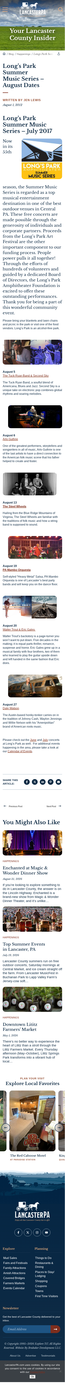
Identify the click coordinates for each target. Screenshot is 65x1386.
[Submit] (55, 1329)
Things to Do (43, 1257)
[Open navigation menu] (5, 10)
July (45, 739)
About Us (15, 1355)
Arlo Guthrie (10, 439)
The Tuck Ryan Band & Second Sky (26, 375)
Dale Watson (11, 708)
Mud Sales (10, 1257)
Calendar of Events (20, 751)
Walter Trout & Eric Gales (19, 629)
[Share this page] (58, 53)
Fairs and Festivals (15, 1262)
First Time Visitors (46, 1296)
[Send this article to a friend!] (58, 782)
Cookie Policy (37, 1372)
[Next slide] (59, 1127)
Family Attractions (14, 1267)
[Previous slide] (5, 1127)
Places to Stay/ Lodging (44, 1274)
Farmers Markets (14, 1283)
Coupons (41, 1286)
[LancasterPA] (4, 54)
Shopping (41, 1281)
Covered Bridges (14, 1278)
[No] (60, 1371)
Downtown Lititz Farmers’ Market (20, 1027)
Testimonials (48, 1355)
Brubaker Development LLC (44, 1347)
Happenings (11, 861)
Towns (39, 1291)
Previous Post (15, 806)
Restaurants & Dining (44, 1264)
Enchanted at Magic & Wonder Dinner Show (25, 871)
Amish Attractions (14, 1273)
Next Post (51, 806)
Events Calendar (14, 1288)
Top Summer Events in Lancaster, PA (24, 947)
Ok (32, 1376)
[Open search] (60, 9)
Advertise (30, 1355)
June (33, 739)
